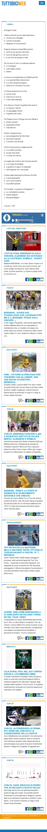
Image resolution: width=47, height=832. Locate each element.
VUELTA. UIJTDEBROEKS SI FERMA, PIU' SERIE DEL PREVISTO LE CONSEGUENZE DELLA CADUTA (22, 731)
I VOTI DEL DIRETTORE (16, 228)
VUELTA (10, 288)
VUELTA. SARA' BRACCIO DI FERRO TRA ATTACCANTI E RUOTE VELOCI (22, 786)
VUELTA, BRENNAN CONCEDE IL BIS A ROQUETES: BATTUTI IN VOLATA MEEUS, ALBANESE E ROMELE (22, 436)
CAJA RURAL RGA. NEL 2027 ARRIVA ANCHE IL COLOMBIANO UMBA (23, 672)
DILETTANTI (12, 349)
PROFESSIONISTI (14, 522)
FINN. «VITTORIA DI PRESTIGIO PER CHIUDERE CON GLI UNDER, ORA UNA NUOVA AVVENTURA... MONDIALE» (22, 378)
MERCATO (11, 646)
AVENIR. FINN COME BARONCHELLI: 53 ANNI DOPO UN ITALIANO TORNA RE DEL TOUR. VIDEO (22, 614)
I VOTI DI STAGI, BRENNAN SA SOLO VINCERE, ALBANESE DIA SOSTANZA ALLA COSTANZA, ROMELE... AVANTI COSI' (23, 257)
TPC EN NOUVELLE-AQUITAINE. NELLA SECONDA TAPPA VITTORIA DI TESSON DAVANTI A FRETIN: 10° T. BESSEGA (23, 551)
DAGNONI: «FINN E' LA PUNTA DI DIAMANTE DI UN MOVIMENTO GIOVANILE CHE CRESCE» (20, 493)
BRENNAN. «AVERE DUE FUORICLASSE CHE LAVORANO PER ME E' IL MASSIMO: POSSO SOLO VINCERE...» (23, 316)
